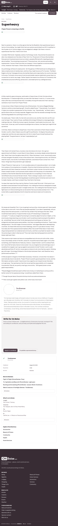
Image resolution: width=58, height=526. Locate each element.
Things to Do (5, 484)
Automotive (6, 429)
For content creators (41, 13)
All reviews (6, 391)
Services (32, 482)
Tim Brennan (20, 288)
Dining (3, 474)
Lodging (4, 479)
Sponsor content (6, 515)
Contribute (52, 13)
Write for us (5, 517)
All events (6, 419)
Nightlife (4, 477)
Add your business (7, 507)
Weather (4, 502)
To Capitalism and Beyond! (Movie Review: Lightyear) (19, 382)
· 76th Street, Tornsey (10, 9)
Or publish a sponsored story (27, 350)
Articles (4, 13)
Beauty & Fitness (8, 432)
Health (5, 437)
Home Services (7, 440)
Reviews (16, 13)
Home (3, 19)
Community (6, 435)
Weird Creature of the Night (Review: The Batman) (18, 387)
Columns (9, 13)
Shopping (4, 482)
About (24, 523)
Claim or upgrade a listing (8, 510)
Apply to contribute (10, 350)
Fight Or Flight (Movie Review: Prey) (13, 379)
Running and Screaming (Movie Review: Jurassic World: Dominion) (22, 385)
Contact (29, 523)
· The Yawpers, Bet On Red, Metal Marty (32, 9)
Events (3, 499)
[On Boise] (7, 2)
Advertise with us (6, 512)
